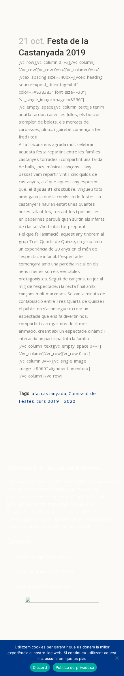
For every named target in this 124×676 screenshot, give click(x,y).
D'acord (40, 667)
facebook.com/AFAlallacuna (42, 586)
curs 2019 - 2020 (56, 401)
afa (35, 393)
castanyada (53, 393)
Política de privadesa (75, 667)
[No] (117, 658)
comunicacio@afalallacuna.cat (44, 557)
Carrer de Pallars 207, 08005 (44, 571)
